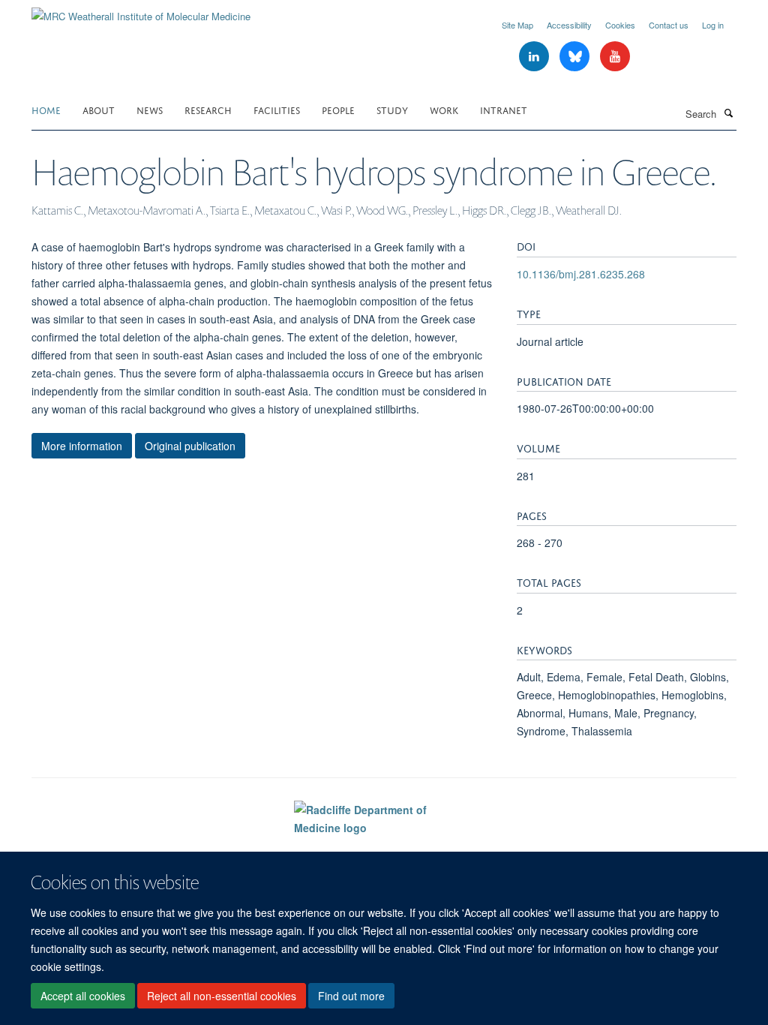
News (149, 109)
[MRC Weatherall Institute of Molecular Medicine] (141, 11)
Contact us (668, 25)
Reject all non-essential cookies (221, 995)
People (338, 109)
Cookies (620, 25)
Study (392, 109)
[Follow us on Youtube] (615, 57)
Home (46, 109)
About (98, 109)
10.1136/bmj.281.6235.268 (581, 273)
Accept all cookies (82, 995)
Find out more (351, 995)
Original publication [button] (190, 445)
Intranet (503, 109)
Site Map (517, 25)
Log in (713, 25)
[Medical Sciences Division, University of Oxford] (141, 848)
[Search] (728, 112)
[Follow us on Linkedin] (535, 57)
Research (208, 109)
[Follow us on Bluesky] (576, 57)
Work (444, 109)
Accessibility (569, 25)
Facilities (277, 109)
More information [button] (81, 445)
